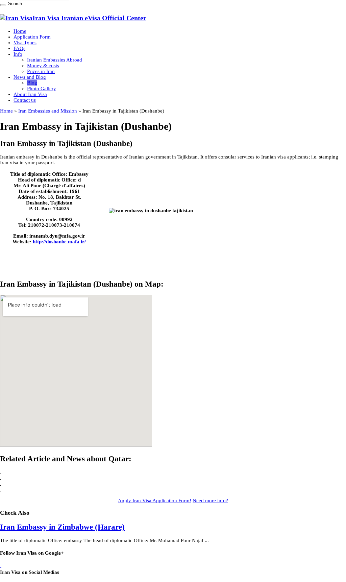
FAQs (19, 48)
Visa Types (25, 42)
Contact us (25, 100)
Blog (32, 83)
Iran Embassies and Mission (47, 111)
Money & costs (43, 65)
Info (18, 54)
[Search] (2, 5)
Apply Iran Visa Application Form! (154, 500)
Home (20, 31)
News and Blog (30, 77)
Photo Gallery (41, 88)
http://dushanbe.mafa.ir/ (59, 241)
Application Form (32, 37)
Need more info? (210, 500)
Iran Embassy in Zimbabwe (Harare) (62, 527)
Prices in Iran (41, 71)
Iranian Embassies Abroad (54, 60)
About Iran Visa (30, 94)
